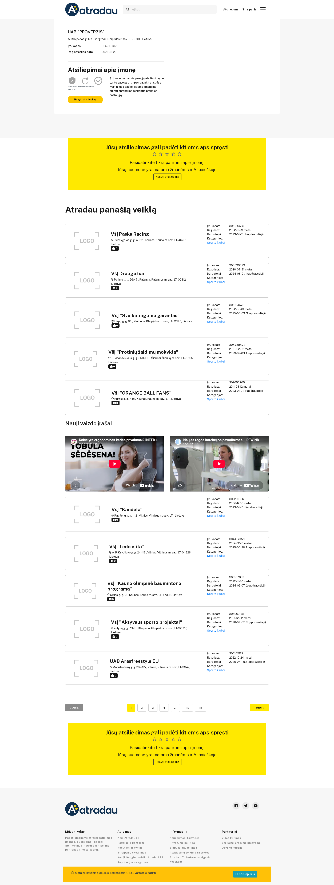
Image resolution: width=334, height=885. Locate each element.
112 (187, 707)
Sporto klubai (216, 242)
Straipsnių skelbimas (131, 852)
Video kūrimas (231, 837)
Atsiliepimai (231, 9)
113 (200, 707)
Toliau (258, 707)
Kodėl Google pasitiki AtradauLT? (140, 857)
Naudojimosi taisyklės (185, 837)
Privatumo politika (182, 842)
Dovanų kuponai (232, 847)
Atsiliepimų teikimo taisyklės (189, 852)
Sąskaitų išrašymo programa (241, 842)
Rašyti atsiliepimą (85, 99)
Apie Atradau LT (128, 837)
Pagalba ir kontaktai (131, 842)
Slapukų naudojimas (183, 847)
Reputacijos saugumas (132, 862)
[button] (263, 9)
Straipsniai (249, 9)
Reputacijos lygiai (129, 847)
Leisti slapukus (245, 874)
